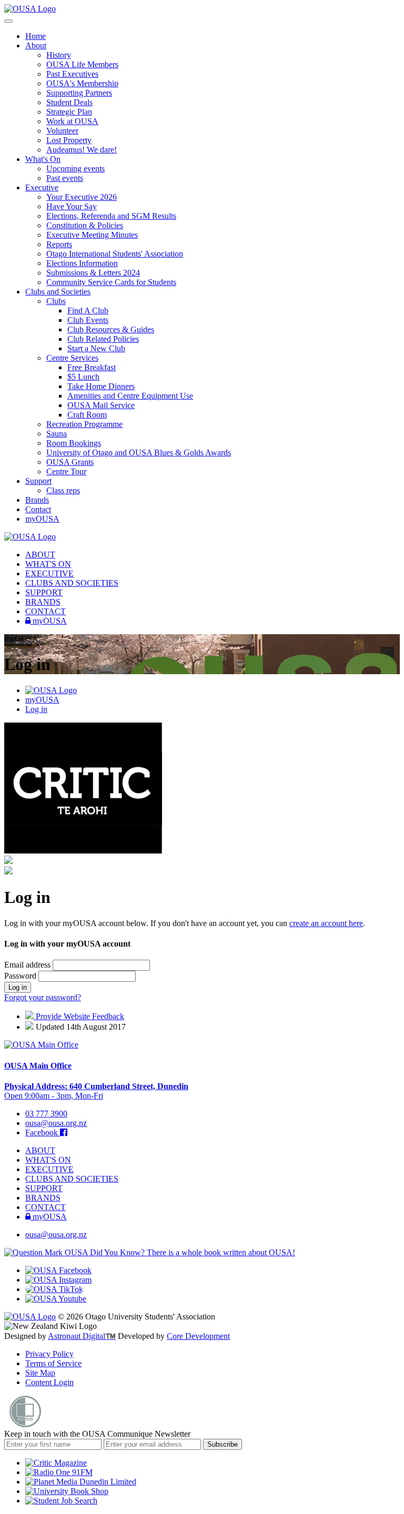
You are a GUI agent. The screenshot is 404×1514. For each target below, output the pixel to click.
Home (35, 36)
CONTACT (45, 611)
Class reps (63, 490)
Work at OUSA (72, 121)
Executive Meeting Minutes (92, 234)
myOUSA (42, 518)
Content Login (49, 1382)
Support (38, 480)
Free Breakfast (91, 367)
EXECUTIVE (49, 573)
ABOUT (40, 554)
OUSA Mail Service (101, 405)
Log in (36, 709)
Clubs (56, 301)
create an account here (326, 923)
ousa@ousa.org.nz (56, 1123)
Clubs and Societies (57, 291)
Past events (64, 178)
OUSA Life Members (82, 64)
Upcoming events (75, 168)
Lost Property (69, 140)
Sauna (56, 433)
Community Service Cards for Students (111, 282)
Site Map (40, 1372)
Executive (41, 187)
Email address (28, 964)
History (58, 54)
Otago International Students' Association (114, 253)
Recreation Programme (84, 424)
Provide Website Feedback (79, 1016)
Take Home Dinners (101, 386)
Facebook (42, 1132)
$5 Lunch (83, 376)
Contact (38, 509)
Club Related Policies (103, 338)
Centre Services (72, 357)
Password (21, 975)
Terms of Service (53, 1363)
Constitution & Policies (84, 225)
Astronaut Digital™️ (82, 1336)
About (35, 45)
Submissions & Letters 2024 (93, 272)
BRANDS (42, 601)
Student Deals (69, 102)
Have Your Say (71, 206)
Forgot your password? (42, 997)
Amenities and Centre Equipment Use (130, 395)
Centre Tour (66, 471)
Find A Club (87, 310)
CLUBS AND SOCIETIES (71, 582)
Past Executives (72, 73)
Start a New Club (96, 348)
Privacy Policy (49, 1353)
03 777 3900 (46, 1113)
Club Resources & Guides (110, 329)
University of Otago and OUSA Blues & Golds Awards (138, 452)
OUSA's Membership (82, 83)
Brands (37, 499)
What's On (42, 159)
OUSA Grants (70, 462)
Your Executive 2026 (81, 196)
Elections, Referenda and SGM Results (111, 215)
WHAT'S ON (48, 564)
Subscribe (222, 1444)
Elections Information (82, 263)
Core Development (198, 1336)
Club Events (87, 320)
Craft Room (87, 414)
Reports (59, 244)
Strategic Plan (69, 111)
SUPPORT (44, 592)
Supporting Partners (79, 92)
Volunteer (62, 130)
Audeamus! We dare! (81, 149)
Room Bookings (73, 443)
